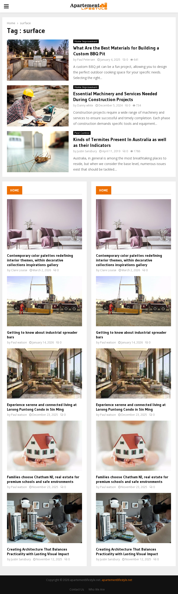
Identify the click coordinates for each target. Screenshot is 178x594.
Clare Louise (19, 270)
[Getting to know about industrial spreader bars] (44, 301)
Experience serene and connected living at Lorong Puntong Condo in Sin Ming (42, 407)
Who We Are (97, 589)
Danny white (85, 105)
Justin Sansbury (87, 151)
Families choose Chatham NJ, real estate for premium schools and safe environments (43, 479)
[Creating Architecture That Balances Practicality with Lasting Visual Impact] (44, 518)
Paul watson (19, 342)
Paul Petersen (86, 60)
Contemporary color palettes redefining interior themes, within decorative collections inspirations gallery (40, 260)
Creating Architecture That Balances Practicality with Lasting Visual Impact (38, 551)
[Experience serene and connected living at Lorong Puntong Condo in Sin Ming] (44, 373)
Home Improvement (86, 41)
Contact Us (77, 589)
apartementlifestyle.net (117, 580)
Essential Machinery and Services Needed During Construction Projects (115, 96)
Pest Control (81, 133)
